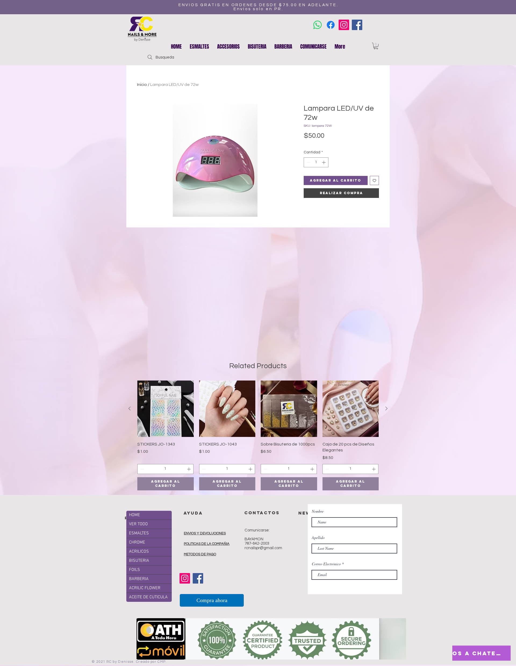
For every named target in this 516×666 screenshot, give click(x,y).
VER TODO (138, 524)
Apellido (318, 538)
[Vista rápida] (165, 409)
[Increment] (324, 162)
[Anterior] (129, 408)
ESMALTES (139, 533)
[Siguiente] (386, 408)
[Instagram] (344, 25)
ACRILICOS (139, 551)
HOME (134, 515)
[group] (258, 435)
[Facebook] (357, 25)
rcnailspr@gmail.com (263, 548)
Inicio (142, 84)
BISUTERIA (139, 560)
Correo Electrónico (326, 564)
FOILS (134, 570)
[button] (228, 46)
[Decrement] (307, 162)
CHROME (137, 542)
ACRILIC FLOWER (144, 588)
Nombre (318, 511)
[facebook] (330, 25)
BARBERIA (139, 579)
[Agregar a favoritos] (374, 180)
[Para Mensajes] (317, 25)
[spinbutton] (316, 162)
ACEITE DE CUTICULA (148, 597)
